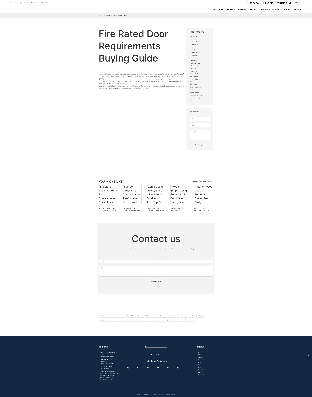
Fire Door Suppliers (165, 320)
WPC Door (155, 320)
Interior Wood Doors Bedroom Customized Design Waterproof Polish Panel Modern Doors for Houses (203, 209)
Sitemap (172, 394)
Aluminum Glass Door (160, 315)
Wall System (201, 359)
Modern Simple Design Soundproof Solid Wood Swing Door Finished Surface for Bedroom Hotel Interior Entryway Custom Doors (179, 209)
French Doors (132, 315)
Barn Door (140, 315)
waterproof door (121, 315)
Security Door (111, 315)
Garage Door (103, 320)
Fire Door (148, 320)
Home (199, 352)
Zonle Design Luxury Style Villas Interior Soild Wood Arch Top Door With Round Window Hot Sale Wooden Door (156, 209)
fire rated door (122, 73)
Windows (195, 181)
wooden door (112, 320)
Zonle (100, 15)
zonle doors (190, 320)
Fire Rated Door (138, 320)
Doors (199, 354)
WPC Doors (129, 320)
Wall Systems (203, 181)
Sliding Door (200, 315)
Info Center (201, 372)
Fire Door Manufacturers (178, 320)
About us (200, 367)
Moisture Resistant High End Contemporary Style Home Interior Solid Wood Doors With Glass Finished (108, 209)
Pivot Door (192, 315)
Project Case (201, 369)
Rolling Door (183, 315)
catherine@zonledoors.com (107, 356)
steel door (121, 320)
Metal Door (102, 315)
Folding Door (149, 315)
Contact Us (201, 374)
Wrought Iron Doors (173, 315)
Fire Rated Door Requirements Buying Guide (115, 15)
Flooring (210, 181)
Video (199, 364)
